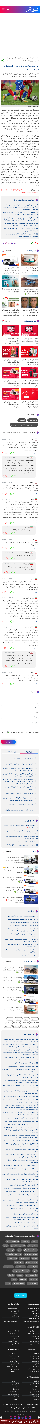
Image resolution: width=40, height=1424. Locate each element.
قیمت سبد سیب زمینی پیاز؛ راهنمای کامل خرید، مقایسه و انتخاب (21, 946)
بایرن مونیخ (33, 1392)
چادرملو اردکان (32, 1267)
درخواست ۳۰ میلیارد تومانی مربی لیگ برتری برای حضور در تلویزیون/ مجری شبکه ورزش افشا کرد (20, 214)
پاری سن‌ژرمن (33, 1394)
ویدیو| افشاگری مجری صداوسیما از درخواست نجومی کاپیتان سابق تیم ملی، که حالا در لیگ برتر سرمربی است (21, 1040)
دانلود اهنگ (17, 1022)
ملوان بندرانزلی (32, 1372)
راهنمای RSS (33, 1319)
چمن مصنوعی (34, 1019)
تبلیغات (34, 1313)
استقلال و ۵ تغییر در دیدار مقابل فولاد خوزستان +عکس (19, 788)
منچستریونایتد (32, 1283)
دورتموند (14, 1381)
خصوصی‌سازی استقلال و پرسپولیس (24, 425)
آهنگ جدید (10, 1019)
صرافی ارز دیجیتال (33, 1026)
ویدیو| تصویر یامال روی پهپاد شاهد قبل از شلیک (20, 845)
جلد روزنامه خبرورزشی (10, 1321)
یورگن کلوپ (13, 1361)
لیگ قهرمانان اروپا (31, 1275)
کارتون (15, 1319)
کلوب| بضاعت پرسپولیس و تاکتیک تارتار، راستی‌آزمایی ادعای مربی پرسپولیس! (21, 1092)
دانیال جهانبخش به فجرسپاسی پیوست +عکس (19, 794)
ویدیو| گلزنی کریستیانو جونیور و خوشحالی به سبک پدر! (21, 1210)
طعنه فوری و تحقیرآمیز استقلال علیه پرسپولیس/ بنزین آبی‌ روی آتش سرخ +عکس (22, 235)
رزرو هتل (24, 1026)
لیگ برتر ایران (22, 58)
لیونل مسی (14, 1369)
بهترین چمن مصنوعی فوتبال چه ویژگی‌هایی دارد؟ (21, 916)
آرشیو (35, 1316)
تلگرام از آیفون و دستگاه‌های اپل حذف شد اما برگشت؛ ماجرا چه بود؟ (21, 832)
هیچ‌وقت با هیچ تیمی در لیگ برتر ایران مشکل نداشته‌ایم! (23, 1161)
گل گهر (35, 1366)
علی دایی (34, 1339)
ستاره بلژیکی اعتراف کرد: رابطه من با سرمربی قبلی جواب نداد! (20, 1175)
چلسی (8, 1283)
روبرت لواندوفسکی (11, 1366)
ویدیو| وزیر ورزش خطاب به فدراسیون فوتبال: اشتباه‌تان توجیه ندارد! (20, 1087)
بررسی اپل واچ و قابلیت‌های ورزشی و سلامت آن (22, 922)
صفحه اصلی (35, 58)
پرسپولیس (33, 420)
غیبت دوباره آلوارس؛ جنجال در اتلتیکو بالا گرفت (21, 1206)
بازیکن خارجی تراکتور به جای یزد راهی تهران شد (19, 810)
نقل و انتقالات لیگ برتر (13, 1254)
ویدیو (19, 1250)
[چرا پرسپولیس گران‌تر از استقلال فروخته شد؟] (20, 92)
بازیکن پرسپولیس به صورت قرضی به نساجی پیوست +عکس (21, 1196)
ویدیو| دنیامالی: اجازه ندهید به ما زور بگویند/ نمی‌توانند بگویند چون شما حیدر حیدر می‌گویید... (20, 1101)
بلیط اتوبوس (16, 1026)
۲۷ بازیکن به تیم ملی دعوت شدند (22, 758)
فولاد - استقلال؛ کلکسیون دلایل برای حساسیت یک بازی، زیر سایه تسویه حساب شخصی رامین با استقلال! (20, 1046)
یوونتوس (14, 1399)
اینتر (35, 1386)
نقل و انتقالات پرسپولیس (21, 1271)
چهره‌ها (15, 1313)
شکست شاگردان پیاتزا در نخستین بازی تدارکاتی (21, 1124)
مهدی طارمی (33, 1344)
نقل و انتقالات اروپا (13, 1242)
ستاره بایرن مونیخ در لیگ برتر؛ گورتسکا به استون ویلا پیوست (21, 1170)
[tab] (29, 752)
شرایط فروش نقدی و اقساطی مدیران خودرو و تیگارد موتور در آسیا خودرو (20, 940)
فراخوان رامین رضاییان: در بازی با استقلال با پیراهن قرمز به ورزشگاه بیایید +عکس (18, 775)
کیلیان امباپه (13, 1354)
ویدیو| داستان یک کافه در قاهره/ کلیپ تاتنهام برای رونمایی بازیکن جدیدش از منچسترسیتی (21, 1081)
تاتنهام (35, 1271)
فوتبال (29, 58)
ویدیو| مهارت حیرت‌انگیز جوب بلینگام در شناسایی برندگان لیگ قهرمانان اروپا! (22, 1181)
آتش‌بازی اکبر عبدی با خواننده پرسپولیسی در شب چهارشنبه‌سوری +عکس (22, 837)
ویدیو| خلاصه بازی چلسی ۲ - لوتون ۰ (24, 1063)
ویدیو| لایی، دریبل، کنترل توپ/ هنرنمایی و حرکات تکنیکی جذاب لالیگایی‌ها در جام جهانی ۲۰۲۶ (22, 1218)
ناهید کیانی (13, 1339)
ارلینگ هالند (13, 1372)
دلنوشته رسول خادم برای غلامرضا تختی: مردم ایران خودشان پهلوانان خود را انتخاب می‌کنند (18, 799)
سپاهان (19, 1275)
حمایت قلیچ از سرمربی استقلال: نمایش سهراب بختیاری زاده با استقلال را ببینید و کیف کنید (20, 1201)
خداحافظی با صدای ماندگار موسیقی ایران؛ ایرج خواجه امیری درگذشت (21, 826)
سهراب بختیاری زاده (31, 1254)
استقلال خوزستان (18, 1283)
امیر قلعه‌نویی (20, 1267)
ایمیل (37, 712)
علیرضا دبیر (33, 1341)
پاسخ (35, 453)
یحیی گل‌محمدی (12, 1341)
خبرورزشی (32, 9)
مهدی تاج (34, 1336)
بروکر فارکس (34, 1022)
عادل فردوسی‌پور (12, 1331)
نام (38, 703)
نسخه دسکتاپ (20, 1295)
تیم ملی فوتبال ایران (30, 1250)
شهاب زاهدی (19, 1262)
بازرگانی (31, 911)
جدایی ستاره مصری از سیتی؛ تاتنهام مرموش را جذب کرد (18, 1191)
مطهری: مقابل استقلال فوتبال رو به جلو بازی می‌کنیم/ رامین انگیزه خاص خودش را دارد (21, 1076)
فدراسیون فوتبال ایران (18, 1246)
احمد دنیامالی (8, 1267)
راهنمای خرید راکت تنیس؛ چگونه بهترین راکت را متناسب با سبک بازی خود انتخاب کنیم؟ (21, 930)
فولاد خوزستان (32, 1246)
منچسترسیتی (24, 1258)
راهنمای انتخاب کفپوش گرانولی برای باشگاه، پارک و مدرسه (21, 935)
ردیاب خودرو (19, 1019)
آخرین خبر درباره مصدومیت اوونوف (25, 1223)
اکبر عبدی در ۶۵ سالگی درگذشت (25, 842)
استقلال (22, 420)
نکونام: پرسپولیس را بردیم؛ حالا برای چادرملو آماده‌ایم (19, 1166)
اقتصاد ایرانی (8, 1026)
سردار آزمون (33, 1331)
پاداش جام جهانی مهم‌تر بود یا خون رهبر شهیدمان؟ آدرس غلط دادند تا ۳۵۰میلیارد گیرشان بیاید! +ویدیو (21, 224)
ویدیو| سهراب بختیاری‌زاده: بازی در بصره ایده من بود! (19, 1141)
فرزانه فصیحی (13, 1333)
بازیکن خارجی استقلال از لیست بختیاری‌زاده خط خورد (19, 1188)
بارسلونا (34, 1258)
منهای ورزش (29, 820)
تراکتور (6, 1246)
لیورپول (15, 1389)
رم (16, 1386)
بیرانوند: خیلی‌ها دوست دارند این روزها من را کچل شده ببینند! (20, 1227)
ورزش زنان (14, 1311)
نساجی (14, 1279)
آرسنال (35, 1381)
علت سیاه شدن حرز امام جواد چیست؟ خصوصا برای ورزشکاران (20, 951)
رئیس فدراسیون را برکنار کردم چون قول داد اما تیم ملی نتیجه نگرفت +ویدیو (20, 230)
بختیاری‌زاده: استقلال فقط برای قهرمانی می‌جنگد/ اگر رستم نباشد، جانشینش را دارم (17, 769)
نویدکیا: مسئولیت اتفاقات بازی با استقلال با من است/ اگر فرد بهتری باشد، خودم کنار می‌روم (21, 1136)
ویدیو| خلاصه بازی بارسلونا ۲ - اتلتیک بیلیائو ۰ (21, 1066)
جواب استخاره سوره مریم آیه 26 (26, 955)
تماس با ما (34, 1311)
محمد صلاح (14, 1359)
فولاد (35, 1364)
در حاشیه (14, 1316)
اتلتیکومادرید (33, 1384)
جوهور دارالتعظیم (31, 1262)
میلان (15, 1397)
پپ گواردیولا (13, 1364)
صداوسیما (23, 1279)
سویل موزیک (26, 1022)
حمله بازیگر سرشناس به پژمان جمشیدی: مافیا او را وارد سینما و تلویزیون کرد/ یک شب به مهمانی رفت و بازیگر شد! (20, 219)
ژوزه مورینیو (33, 1279)
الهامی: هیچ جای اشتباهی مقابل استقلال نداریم (19, 764)
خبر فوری (26, 1019)
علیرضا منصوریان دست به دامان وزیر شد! (20, 805)
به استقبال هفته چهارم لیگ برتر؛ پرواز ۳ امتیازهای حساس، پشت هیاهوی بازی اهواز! (22, 1156)
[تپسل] (1, 1417)
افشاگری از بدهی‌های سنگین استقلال (24, 1214)
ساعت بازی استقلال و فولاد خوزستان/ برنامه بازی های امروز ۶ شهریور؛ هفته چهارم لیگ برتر (21, 1059)
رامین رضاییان (12, 1258)
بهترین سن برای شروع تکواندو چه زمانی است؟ (22, 926)
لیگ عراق (11, 1275)
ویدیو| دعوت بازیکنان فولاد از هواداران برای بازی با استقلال (22, 1150)
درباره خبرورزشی (32, 1308)
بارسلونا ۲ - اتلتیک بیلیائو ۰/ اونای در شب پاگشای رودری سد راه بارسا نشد (20, 1070)
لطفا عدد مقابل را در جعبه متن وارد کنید (24, 732)
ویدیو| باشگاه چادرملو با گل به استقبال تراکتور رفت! (20, 1121)
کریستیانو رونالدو (12, 1356)
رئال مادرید (10, 1250)
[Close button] (39, 1417)
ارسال (8, 742)
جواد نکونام (14, 1344)
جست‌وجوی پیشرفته (30, 1321)
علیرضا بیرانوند (32, 1333)
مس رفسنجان (32, 1369)
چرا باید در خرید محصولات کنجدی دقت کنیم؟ (22, 919)
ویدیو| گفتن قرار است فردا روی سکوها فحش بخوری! (19, 1096)
